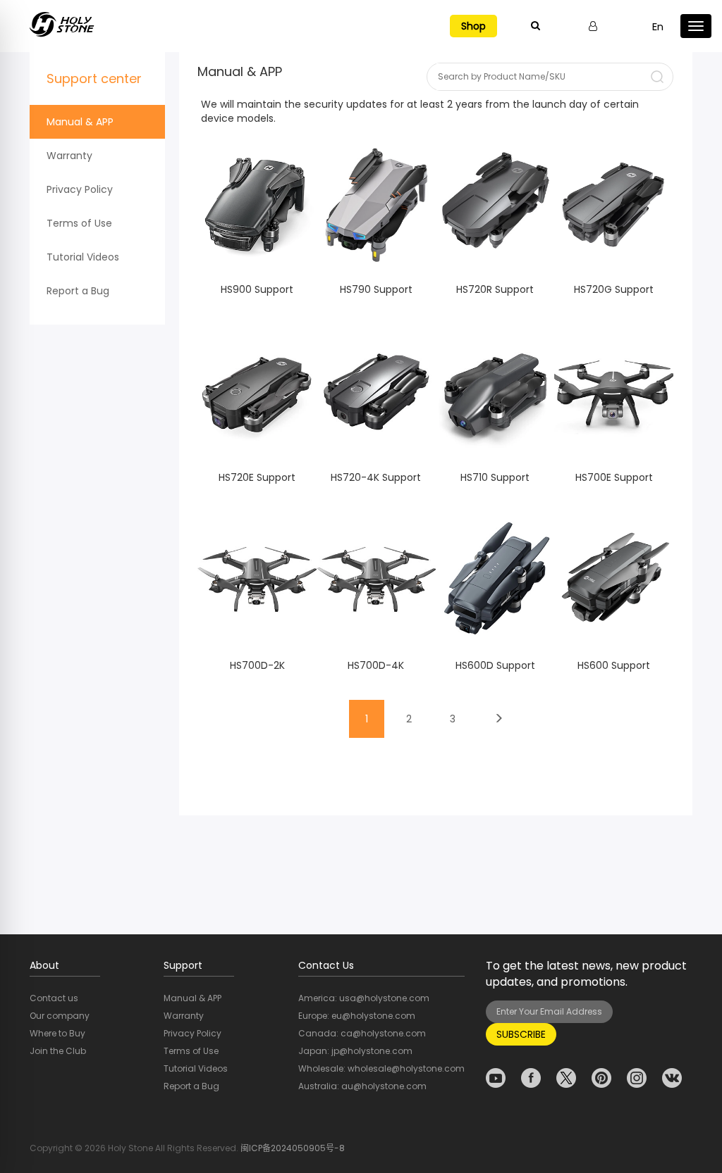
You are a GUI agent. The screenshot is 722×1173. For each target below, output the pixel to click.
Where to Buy (57, 1033)
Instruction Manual (257, 263)
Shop (473, 26)
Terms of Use (79, 223)
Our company (60, 1016)
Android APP (257, 234)
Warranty (69, 156)
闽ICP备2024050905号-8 (292, 1148)
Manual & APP (80, 122)
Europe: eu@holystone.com (356, 1016)
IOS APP (257, 211)
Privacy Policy (80, 189)
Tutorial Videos (83, 257)
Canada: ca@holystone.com (362, 1033)
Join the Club (58, 1051)
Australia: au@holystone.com (362, 1086)
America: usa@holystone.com (363, 998)
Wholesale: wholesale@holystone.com (381, 1068)
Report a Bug (78, 291)
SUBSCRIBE (521, 1034)
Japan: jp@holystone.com (355, 1051)
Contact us (54, 998)
